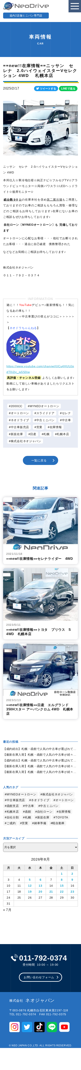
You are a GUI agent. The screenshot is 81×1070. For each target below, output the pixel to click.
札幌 (46, 434)
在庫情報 (56, 427)
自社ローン (45, 811)
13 (40, 885)
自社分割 (13, 817)
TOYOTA (61, 817)
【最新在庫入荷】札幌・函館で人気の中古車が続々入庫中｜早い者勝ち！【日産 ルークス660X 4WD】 (40, 754)
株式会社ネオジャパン (26, 441)
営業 (39, 427)
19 (30, 891)
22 (62, 891)
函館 (28, 811)
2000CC (16, 406)
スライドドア (45, 413)
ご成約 (11, 823)
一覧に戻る (39, 460)
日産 (33, 434)
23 (72, 891)
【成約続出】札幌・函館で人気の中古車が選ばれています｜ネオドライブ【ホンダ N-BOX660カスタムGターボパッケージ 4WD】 (40, 749)
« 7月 (7, 910)
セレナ (66, 413)
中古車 (66, 420)
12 (30, 885)
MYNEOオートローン (44, 406)
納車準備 (40, 823)
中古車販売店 (20, 427)
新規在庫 (17, 434)
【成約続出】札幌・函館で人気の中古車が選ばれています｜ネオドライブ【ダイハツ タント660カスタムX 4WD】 (40, 760)
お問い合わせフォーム (39, 977)
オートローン (20, 413)
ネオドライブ (20, 420)
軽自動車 (58, 823)
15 (62, 885)
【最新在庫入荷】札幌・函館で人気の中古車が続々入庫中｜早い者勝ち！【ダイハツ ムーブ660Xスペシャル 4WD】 (40, 772)
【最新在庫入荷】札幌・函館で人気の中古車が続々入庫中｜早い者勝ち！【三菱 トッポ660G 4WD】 (40, 766)
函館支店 (13, 805)
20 (40, 891)
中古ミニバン (45, 420)
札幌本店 (63, 434)
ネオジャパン (32, 1000)
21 (51, 891)
